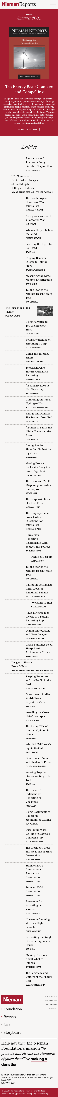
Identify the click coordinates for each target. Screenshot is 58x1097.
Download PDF (27, 129)
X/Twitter (51, 1000)
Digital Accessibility (40, 1094)
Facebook (51, 1008)
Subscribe (51, 996)
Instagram (51, 1004)
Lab (7, 1024)
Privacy (29, 1094)
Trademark (21, 1094)
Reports (10, 1017)
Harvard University (9, 1094)
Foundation (13, 1009)
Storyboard (12, 1032)
